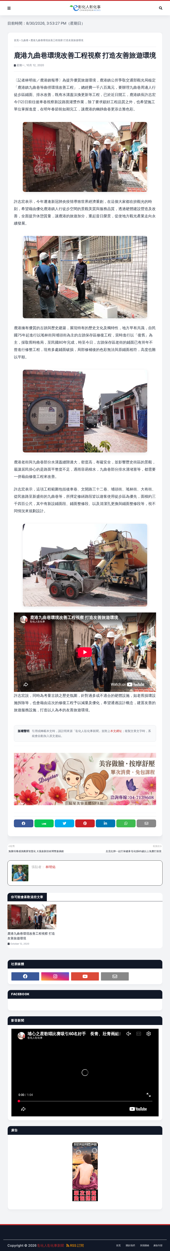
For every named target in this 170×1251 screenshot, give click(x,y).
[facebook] (25, 976)
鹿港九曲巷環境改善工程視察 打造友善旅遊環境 (31, 936)
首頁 (16, 40)
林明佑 (50, 867)
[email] (115, 976)
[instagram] (55, 976)
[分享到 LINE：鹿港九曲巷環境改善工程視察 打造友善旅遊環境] (44, 823)
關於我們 (130, 1245)
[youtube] (85, 976)
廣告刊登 (158, 1245)
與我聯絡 (144, 1245)
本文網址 (116, 731)
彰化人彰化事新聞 (50, 1245)
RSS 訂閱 (76, 1245)
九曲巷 (24, 40)
